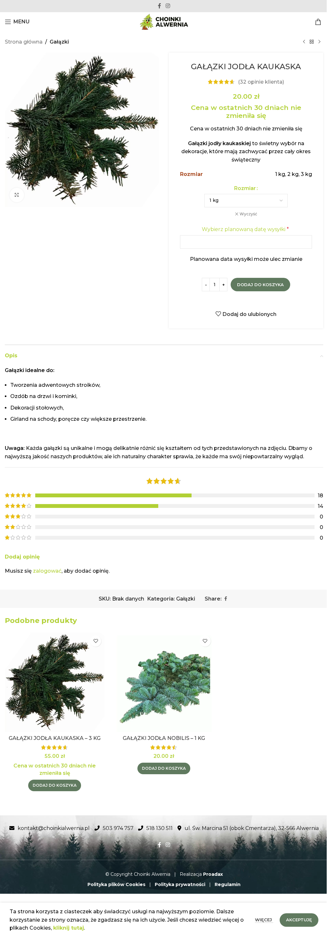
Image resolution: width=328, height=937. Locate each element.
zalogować (47, 571)
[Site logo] (164, 21)
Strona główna (24, 42)
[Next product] (319, 42)
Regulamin (228, 884)
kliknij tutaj (68, 928)
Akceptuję (299, 919)
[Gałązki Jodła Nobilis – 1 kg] (164, 682)
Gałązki (59, 42)
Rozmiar (245, 188)
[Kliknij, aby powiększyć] (17, 195)
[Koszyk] (319, 21)
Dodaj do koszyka (260, 284)
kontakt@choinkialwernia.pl (54, 828)
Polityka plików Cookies (116, 884)
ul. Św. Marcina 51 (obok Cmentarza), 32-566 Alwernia (251, 828)
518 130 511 (159, 828)
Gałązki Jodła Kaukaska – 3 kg (55, 738)
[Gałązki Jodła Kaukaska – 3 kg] (54, 682)
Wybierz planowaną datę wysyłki (245, 229)
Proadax (213, 874)
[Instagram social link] (167, 6)
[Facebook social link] (159, 6)
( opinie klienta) (261, 82)
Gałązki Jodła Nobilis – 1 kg (164, 738)
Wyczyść (248, 213)
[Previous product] (304, 42)
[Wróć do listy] (312, 42)
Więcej (264, 919)
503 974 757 (118, 828)
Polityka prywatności (180, 884)
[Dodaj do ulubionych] (95, 641)
